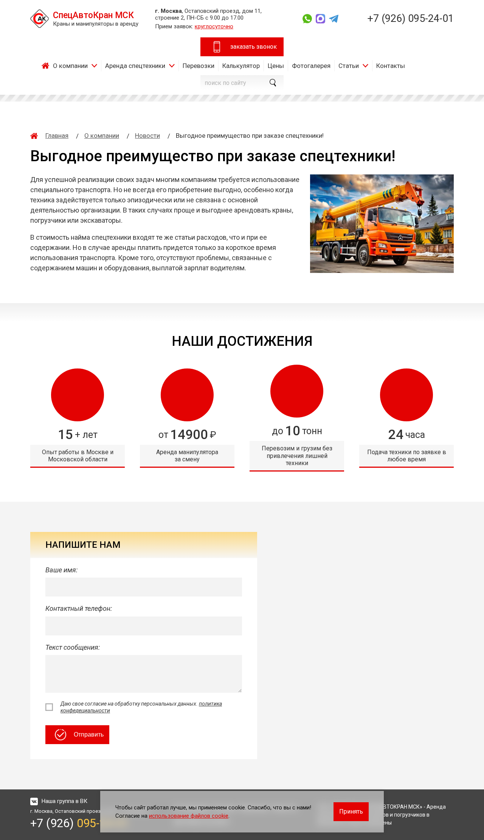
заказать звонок (253, 46)
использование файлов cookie (188, 815)
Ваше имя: (61, 570)
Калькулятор (241, 65)
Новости (147, 135)
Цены (276, 65)
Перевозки (198, 65)
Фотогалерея (311, 65)
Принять (351, 811)
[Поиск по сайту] (272, 82)
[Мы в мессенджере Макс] (320, 18)
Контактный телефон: (78, 608)
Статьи (348, 65)
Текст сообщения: (72, 647)
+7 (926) (410, 18)
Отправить (89, 734)
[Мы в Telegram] (333, 18)
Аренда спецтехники (135, 65)
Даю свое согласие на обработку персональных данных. (141, 707)
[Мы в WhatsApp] (307, 18)
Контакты (390, 65)
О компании (70, 65)
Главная (47, 65)
